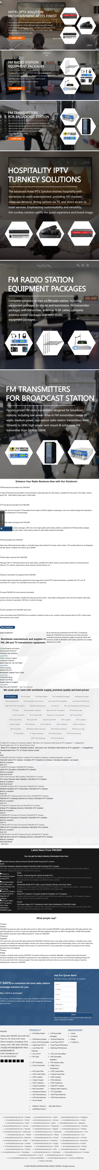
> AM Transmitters (37, 1089)
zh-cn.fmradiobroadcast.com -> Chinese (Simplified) (26, 1158)
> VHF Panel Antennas (58, 1097)
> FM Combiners (55, 1080)
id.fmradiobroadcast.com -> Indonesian (17, 1132)
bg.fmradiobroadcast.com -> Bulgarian (75, 1117)
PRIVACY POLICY (39, 1106)
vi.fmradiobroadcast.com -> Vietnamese (48, 1132)
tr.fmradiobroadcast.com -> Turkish (19, 1135)
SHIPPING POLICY (39, 1109)
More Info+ (5, 499)
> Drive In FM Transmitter (40, 1042)
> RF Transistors (37, 1062)
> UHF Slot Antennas (38, 1094)
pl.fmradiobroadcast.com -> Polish (16, 1140)
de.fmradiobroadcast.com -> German (46, 1120)
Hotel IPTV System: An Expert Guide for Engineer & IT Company (42, 894)
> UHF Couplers (55, 1077)
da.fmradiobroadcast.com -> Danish (18, 1149)
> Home (73, 1033)
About (90, 45)
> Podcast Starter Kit (57, 1039)
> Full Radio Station (38, 1033)
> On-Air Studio (36, 1100)
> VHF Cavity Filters (57, 1071)
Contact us (46, 54)
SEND (73, 1014)
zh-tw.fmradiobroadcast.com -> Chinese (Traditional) (65, 1158)
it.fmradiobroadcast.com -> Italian (44, 1123)
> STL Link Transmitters (58, 1054)
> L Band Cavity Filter (57, 1074)
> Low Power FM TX (57, 1042)
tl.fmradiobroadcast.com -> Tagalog (46, 1129)
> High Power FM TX (38, 1045)
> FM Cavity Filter (37, 1071)
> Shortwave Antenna (38, 1092)
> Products (73, 1036)
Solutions (57, 38)
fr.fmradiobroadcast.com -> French (18, 1120)
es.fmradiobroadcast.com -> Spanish (17, 1129)
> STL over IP (36, 1054)
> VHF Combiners (37, 1083)
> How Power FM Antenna (59, 1045)
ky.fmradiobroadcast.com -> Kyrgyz (46, 1143)
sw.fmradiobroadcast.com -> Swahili (18, 1143)
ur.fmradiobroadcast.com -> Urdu (45, 1149)
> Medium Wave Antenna (58, 1089)
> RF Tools (35, 1057)
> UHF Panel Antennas (58, 1094)
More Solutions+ (7, 627)
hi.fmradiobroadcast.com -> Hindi (18, 1123)
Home (11, 49)
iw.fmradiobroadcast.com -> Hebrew (74, 1129)
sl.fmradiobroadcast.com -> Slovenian (60, 1155)
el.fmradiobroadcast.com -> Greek (73, 1120)
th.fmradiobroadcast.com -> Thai (77, 1132)
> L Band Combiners (38, 1086)
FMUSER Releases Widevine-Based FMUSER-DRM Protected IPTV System (29, 866)
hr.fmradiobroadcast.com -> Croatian (76, 1152)
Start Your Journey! (25, 687)
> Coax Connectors (38, 1065)
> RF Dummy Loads (57, 1062)
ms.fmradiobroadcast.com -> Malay (47, 1135)
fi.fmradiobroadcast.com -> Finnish (74, 1143)
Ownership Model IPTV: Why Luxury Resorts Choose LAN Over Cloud (44, 885)
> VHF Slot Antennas (38, 1097)
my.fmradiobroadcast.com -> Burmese (18, 1137)
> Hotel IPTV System (57, 1086)
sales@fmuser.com (11, 1053)
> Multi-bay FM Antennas (58, 1048)
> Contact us (74, 1042)
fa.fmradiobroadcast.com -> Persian (75, 1137)
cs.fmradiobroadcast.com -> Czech (31, 1155)
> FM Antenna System (39, 1039)
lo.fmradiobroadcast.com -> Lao (73, 1135)
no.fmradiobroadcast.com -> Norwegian (16, 1152)
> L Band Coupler (37, 1080)
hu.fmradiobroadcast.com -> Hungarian (18, 1146)
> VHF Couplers (37, 1077)
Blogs (74, 38)
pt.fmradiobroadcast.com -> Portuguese (45, 1126)
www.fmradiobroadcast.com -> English (17, 1117)
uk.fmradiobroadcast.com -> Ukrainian (45, 1140)
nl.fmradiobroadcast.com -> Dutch (47, 1146)
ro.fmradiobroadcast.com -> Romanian (74, 1140)
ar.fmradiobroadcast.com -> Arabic (46, 1117)
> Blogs (72, 1039)
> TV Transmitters (56, 1092)
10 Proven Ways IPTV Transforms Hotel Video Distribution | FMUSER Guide (46, 904)
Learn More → (5, 656)
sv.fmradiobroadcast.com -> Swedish (73, 1149)
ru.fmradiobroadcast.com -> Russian (75, 1126)
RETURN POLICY (55, 1106)
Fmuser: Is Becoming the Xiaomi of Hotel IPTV (35, 875)
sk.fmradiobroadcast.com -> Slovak (75, 1146)
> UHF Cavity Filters (38, 1074)
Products (28, 29)
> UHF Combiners (56, 1083)
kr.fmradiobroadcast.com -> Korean (47, 1137)
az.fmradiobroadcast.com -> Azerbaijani (47, 1152)
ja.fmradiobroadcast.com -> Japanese (72, 1123)
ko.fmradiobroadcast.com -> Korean (16, 1126)
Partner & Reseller (46, 1161)
